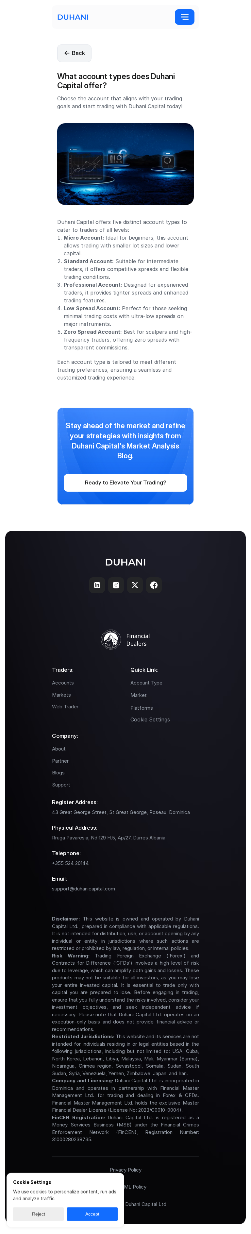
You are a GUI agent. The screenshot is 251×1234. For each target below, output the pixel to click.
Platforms (141, 708)
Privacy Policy (126, 1170)
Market (138, 695)
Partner (60, 761)
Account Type (146, 683)
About (59, 749)
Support (61, 785)
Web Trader (65, 706)
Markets (61, 695)
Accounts (63, 683)
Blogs (58, 772)
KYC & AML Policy (125, 1187)
